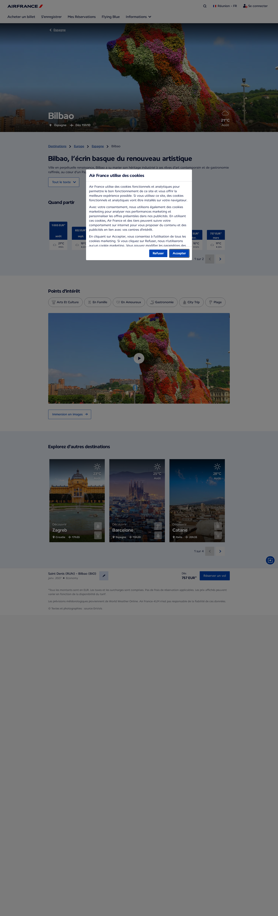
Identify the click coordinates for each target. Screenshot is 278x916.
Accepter (179, 253)
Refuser (158, 253)
